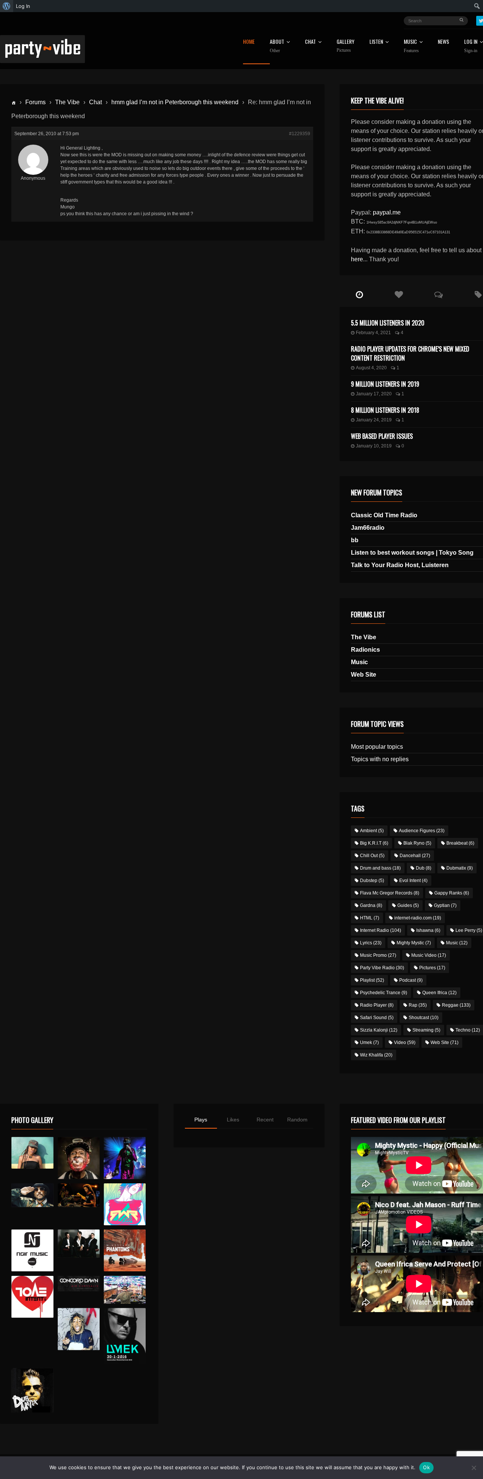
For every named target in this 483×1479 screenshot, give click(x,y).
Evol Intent (413, 880)
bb (354, 540)
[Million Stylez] (32, 1195)
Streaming (426, 1030)
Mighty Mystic (414, 942)
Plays (200, 1120)
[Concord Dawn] (79, 1284)
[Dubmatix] (32, 1390)
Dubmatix (459, 868)
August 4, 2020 (371, 367)
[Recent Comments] (438, 294)
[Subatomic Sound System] (125, 1158)
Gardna (371, 905)
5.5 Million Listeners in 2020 (388, 322)
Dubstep (372, 880)
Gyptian (445, 905)
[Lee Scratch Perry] (79, 1158)
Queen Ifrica (439, 992)
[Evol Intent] (32, 1297)
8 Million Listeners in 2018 (385, 410)
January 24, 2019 (374, 420)
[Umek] (125, 1336)
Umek (369, 1042)
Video (404, 1042)
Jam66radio (368, 527)
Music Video (428, 955)
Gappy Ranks (451, 893)
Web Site (363, 674)
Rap (418, 1005)
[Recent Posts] (359, 294)
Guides (408, 905)
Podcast (411, 980)
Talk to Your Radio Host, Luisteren (400, 565)
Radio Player (377, 1005)
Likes (233, 1120)
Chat (310, 42)
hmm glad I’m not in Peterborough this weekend (174, 102)
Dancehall (415, 855)
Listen (376, 42)
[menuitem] (6, 6)
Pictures (432, 967)
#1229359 (299, 133)
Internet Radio (380, 930)
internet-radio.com (417, 918)
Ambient (372, 830)
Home (249, 42)
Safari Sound (377, 1017)
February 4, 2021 (373, 332)
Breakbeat (460, 843)
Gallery (345, 46)
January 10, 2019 (374, 446)
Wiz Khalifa (376, 1055)
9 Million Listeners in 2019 (385, 384)
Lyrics (370, 942)
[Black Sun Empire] (125, 1250)
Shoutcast (423, 1017)
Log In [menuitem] (23, 6)
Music (359, 662)
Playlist (372, 980)
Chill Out (372, 855)
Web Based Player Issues (382, 436)
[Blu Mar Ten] (79, 1243)
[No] (473, 1467)
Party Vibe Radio (382, 967)
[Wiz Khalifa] (79, 1329)
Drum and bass (380, 868)
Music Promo (378, 955)
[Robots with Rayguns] (125, 1204)
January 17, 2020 (374, 393)
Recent (265, 1120)
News (443, 42)
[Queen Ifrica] (32, 1153)
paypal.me (387, 212)
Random (297, 1120)
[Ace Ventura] (125, 1290)
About (277, 46)
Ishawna (428, 930)
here (357, 259)
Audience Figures (422, 830)
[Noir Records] (32, 1250)
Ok (426, 1467)
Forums (35, 102)
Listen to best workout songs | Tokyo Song (412, 552)
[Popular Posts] (399, 294)
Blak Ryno (417, 843)
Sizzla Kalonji (378, 1030)
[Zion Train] (79, 1195)
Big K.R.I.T (374, 843)
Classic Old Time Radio (384, 515)
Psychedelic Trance (383, 992)
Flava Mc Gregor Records (389, 893)
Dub (423, 868)
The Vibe (67, 102)
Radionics (365, 649)
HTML (369, 918)
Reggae (456, 1005)
